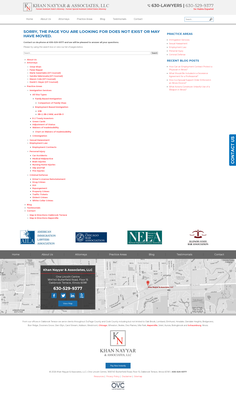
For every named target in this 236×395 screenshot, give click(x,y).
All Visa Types (39, 94)
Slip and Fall (38, 168)
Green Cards (38, 121)
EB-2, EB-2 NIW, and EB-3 (51, 114)
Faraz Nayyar (36, 70)
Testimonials (119, 19)
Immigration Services (40, 90)
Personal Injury (37, 151)
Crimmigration (39, 136)
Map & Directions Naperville (44, 218)
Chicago (103, 325)
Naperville (152, 325)
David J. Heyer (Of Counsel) (44, 82)
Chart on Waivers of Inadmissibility (53, 132)
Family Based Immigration (48, 98)
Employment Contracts (44, 147)
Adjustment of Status (43, 124)
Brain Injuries (39, 161)
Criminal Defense (39, 175)
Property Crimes (40, 191)
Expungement (39, 188)
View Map (68, 303)
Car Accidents (39, 155)
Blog (102, 19)
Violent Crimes (40, 197)
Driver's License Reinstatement (48, 179)
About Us (46, 19)
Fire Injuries (38, 171)
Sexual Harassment (40, 140)
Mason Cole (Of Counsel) (43, 79)
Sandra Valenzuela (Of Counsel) (46, 76)
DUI (34, 185)
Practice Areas (84, 19)
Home (29, 19)
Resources (99, 376)
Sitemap (138, 376)
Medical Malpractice (42, 158)
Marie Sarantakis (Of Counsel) (45, 73)
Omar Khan (35, 67)
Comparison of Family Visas (52, 103)
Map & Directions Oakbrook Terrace (48, 215)
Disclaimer (127, 376)
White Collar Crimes (42, 200)
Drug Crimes (38, 182)
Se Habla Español (204, 9)
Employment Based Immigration (51, 107)
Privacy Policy (113, 376)
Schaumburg (194, 325)
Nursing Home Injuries (43, 164)
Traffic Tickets (40, 194)
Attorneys (63, 19)
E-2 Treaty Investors (42, 118)
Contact (138, 19)
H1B (40, 111)
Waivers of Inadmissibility (45, 127)
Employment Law (39, 143)
